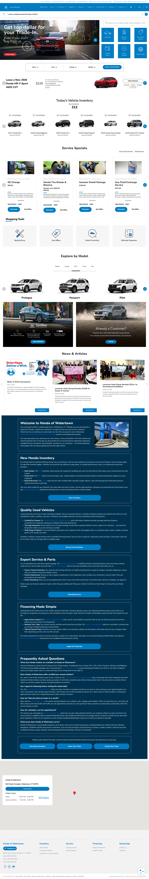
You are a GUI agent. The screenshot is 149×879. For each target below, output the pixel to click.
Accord (44, 481)
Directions (122, 851)
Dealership (124, 843)
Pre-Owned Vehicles (46, 851)
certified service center (68, 563)
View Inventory (74, 498)
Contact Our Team (111, 746)
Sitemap (34, 876)
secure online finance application (39, 689)
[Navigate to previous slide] (1, 39)
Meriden (36, 434)
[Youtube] (14, 867)
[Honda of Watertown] (12, 7)
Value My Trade (97, 851)
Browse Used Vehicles (74, 547)
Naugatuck (44, 434)
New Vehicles (44, 848)
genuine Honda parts (59, 566)
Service (69, 843)
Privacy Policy (19, 876)
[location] (90, 1)
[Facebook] (5, 867)
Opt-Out (74, 876)
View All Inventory (74, 104)
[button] (74, 793)
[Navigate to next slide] (97, 39)
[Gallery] (49, 40)
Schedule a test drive (31, 490)
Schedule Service (139, 151)
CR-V (40, 476)
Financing (97, 843)
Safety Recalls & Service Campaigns (62, 876)
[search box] (124, 23)
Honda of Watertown (8, 876)
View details (133, 81)
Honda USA (81, 876)
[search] (146, 7)
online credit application (53, 619)
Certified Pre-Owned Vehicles (49, 853)
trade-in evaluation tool (94, 624)
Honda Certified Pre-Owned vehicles (57, 520)
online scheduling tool (51, 713)
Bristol (29, 434)
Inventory (44, 843)
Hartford (23, 434)
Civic (40, 471)
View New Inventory (37, 746)
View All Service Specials (126, 151)
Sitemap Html (40, 876)
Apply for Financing (74, 646)
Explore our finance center (29, 638)
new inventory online (69, 668)
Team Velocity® (119, 876)
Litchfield (52, 434)
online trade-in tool (38, 701)
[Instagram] (9, 867)
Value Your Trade (74, 746)
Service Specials (71, 851)
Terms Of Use (27, 876)
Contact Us (11, 848)
